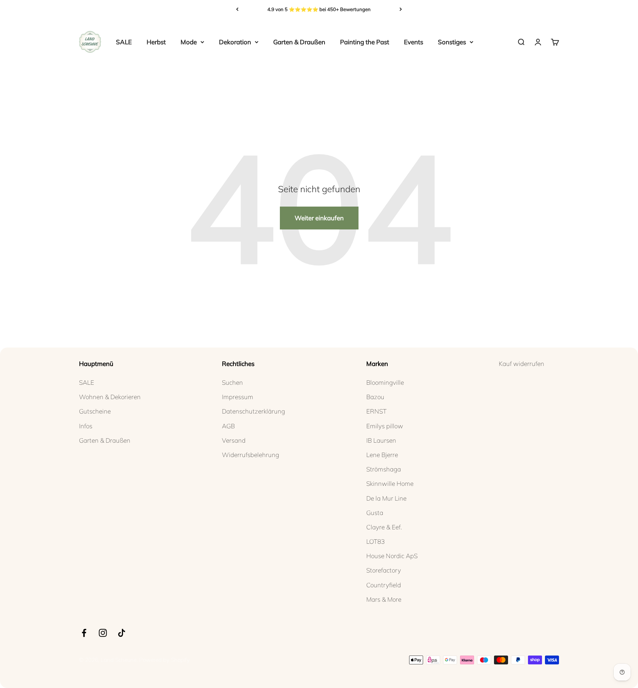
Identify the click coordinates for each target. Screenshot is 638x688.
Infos (85, 426)
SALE (124, 42)
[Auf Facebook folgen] (84, 633)
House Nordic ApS (392, 556)
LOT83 (375, 541)
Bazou (375, 397)
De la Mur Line (386, 498)
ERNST (376, 411)
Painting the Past (364, 42)
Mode (189, 42)
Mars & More (383, 599)
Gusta (374, 512)
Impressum (237, 397)
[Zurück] (237, 9)
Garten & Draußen (299, 42)
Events (413, 42)
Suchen (232, 382)
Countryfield (383, 585)
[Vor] (400, 9)
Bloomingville (385, 382)
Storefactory (383, 570)
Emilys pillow (384, 426)
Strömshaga (383, 469)
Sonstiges (452, 42)
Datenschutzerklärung (253, 411)
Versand (234, 440)
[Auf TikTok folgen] (122, 633)
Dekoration (235, 42)
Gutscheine (95, 411)
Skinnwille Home (390, 483)
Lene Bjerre (382, 455)
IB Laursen (381, 440)
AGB (228, 426)
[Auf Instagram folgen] (103, 633)
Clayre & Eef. (384, 527)
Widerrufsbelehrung (250, 455)
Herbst (156, 42)
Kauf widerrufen (521, 363)
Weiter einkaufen (319, 218)
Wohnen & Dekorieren (110, 397)
